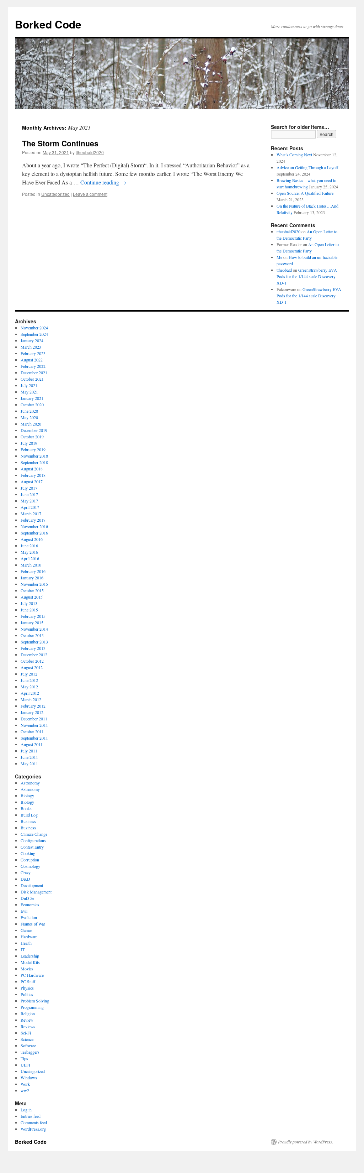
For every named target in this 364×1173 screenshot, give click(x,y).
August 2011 (32, 744)
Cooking (28, 853)
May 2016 (29, 552)
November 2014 (34, 629)
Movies (27, 968)
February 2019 (33, 449)
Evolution (29, 917)
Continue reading (103, 182)
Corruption (30, 859)
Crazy (26, 872)
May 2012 (29, 686)
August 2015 (32, 597)
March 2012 (31, 699)
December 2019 (34, 430)
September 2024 (34, 334)
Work (25, 1084)
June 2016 (29, 545)
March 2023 (31, 347)
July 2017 (29, 488)
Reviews (28, 1026)
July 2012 (29, 674)
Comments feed (34, 1122)
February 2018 (33, 475)
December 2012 (34, 654)
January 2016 (32, 577)
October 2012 (32, 661)
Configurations (33, 840)
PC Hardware (32, 975)
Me (279, 257)
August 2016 (32, 539)
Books (26, 808)
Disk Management (36, 892)
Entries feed (31, 1116)
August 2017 (32, 481)
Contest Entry (32, 847)
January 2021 (32, 398)
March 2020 (31, 424)
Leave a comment (90, 194)
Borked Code (48, 24)
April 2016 (30, 558)
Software (28, 1045)
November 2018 (34, 456)
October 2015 (32, 590)
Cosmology (30, 866)
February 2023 (33, 353)
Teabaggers (30, 1052)
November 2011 (34, 725)
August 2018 (32, 468)
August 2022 (32, 360)
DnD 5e (27, 898)
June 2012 (29, 680)
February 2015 (33, 616)
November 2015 (34, 584)
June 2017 (29, 494)
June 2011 (29, 757)
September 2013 (34, 642)
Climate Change (34, 834)
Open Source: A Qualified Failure (305, 193)
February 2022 (33, 366)
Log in (26, 1109)
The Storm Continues (60, 143)
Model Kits (30, 962)
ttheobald (284, 270)
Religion (28, 1013)
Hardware (29, 936)
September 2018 (34, 462)
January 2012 (32, 712)
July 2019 (29, 443)
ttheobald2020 (90, 152)
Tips (24, 1058)
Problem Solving (35, 1000)
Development (32, 885)
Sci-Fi (26, 1033)
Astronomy (30, 783)
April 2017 (30, 507)
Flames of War (33, 924)
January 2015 (32, 622)
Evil (24, 911)
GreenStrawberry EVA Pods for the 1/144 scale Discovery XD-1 (307, 276)
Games (26, 930)
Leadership (30, 956)
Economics (30, 904)
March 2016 (31, 565)
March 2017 (31, 513)
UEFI (25, 1065)
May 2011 (29, 763)
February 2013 (33, 648)
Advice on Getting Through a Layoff (307, 167)
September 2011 (34, 738)
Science (27, 1039)
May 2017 (29, 501)
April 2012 (30, 693)
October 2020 (32, 404)
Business (28, 821)
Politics (27, 994)
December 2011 (34, 718)
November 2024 (34, 327)
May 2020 (29, 417)
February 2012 (33, 706)
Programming (32, 1007)
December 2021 (34, 372)
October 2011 (32, 731)
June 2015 (29, 609)
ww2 (25, 1090)
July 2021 (29, 385)
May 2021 (29, 392)
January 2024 (32, 340)
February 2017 (33, 520)
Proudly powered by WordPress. (305, 1142)
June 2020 (29, 411)
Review (27, 1020)
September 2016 (34, 533)
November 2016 (34, 526)
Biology (27, 795)
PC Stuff (28, 981)
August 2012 (32, 667)
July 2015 (29, 603)
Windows (29, 1077)
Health (26, 943)
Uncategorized (55, 194)
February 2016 (33, 571)
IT (23, 949)
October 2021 (32, 379)
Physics (27, 988)
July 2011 (29, 751)
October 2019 (32, 436)
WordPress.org (33, 1129)
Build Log (29, 815)
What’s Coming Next (294, 154)
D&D (25, 879)
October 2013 (32, 635)
